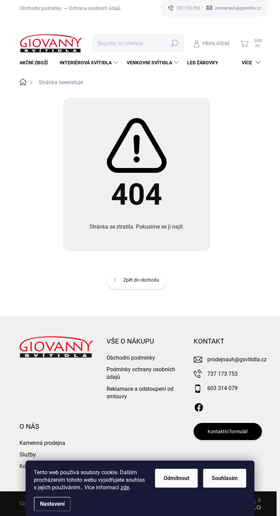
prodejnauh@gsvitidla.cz (237, 359)
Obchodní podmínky (40, 8)
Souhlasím (225, 478)
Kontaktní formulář (228, 431)
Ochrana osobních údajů (95, 8)
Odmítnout (176, 478)
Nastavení (52, 504)
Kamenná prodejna (42, 443)
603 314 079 (222, 388)
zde (125, 487)
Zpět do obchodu (141, 280)
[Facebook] (199, 406)
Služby (27, 454)
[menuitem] (36, 62)
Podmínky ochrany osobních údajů (141, 373)
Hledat (174, 43)
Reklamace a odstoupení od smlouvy (140, 393)
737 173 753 (222, 374)
